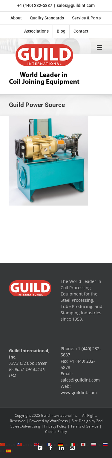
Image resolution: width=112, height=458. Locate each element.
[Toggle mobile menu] (100, 47)
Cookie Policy (56, 431)
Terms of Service (84, 426)
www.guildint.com (79, 392)
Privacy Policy (55, 426)
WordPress (59, 420)
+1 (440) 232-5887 (34, 5)
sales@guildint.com (76, 5)
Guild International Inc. (59, 415)
